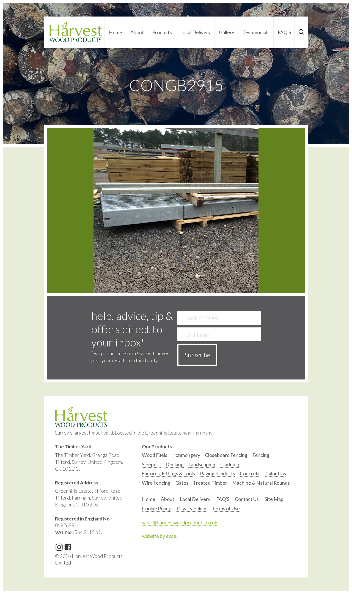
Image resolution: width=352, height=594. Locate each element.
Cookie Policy (156, 508)
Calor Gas (275, 473)
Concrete (250, 473)
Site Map (274, 499)
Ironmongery (186, 455)
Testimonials (256, 32)
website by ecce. (159, 536)
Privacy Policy (191, 508)
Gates (181, 483)
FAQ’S (284, 32)
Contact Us (247, 499)
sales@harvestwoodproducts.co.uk (179, 522)
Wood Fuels (154, 455)
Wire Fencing (156, 483)
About (137, 32)
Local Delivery (195, 32)
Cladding (229, 464)
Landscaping (201, 464)
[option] (154, 456)
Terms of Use (226, 508)
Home (115, 32)
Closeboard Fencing (226, 455)
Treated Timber (210, 483)
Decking (175, 464)
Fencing (261, 455)
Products (162, 32)
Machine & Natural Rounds (261, 483)
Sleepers (151, 464)
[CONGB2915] (176, 210)
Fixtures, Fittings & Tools (168, 473)
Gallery (226, 32)
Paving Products (217, 473)
